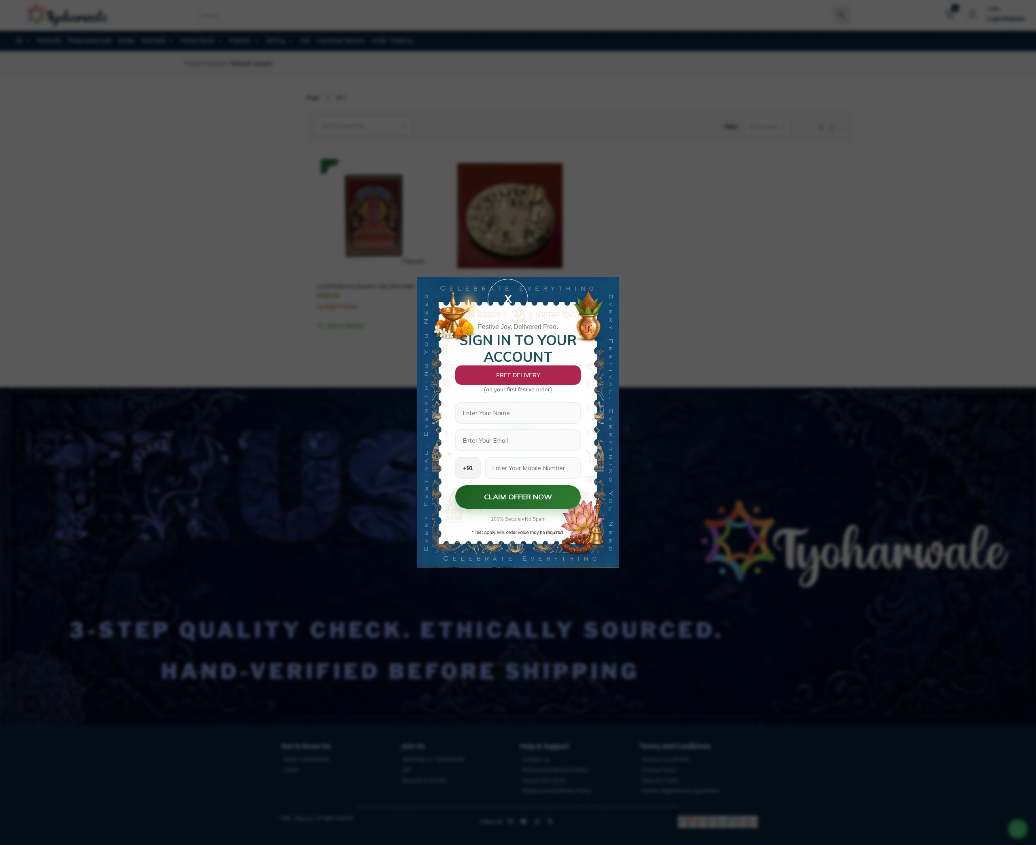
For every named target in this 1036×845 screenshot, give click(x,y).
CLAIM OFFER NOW (518, 496)
